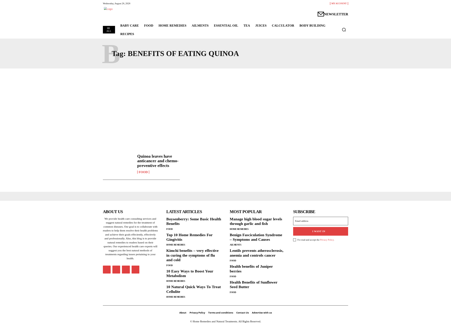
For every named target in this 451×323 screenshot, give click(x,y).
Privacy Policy (327, 239)
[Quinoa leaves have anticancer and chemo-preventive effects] (118, 163)
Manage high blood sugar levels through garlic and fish (256, 221)
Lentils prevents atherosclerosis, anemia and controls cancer (256, 252)
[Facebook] (107, 269)
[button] (344, 29)
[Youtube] (135, 269)
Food (143, 172)
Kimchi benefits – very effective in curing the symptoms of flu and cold (192, 255)
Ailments (235, 244)
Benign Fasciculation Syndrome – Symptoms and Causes (256, 237)
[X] (126, 269)
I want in (318, 231)
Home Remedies (175, 244)
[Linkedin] (116, 269)
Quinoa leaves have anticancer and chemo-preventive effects (157, 161)
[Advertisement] (225, 105)
